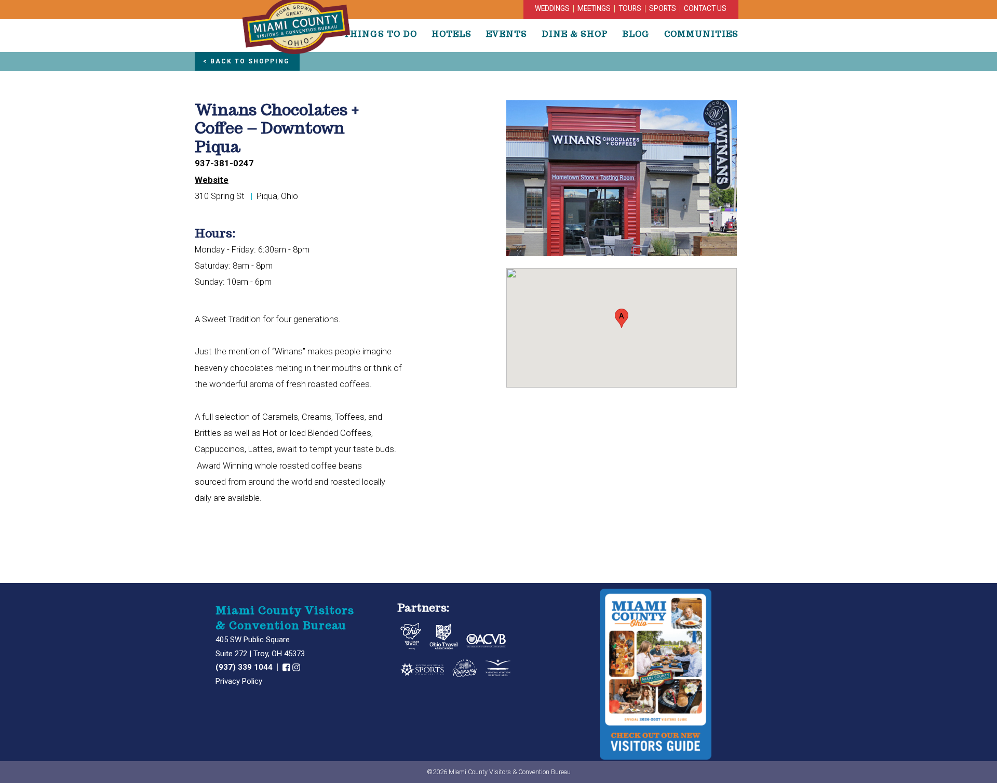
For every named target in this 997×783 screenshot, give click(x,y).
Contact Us (705, 8)
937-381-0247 (224, 163)
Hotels (451, 34)
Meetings (594, 8)
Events (506, 34)
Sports (662, 8)
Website (211, 180)
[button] (621, 318)
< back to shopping (246, 61)
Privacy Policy (238, 681)
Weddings (552, 8)
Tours (629, 8)
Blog (636, 34)
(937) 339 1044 (245, 667)
